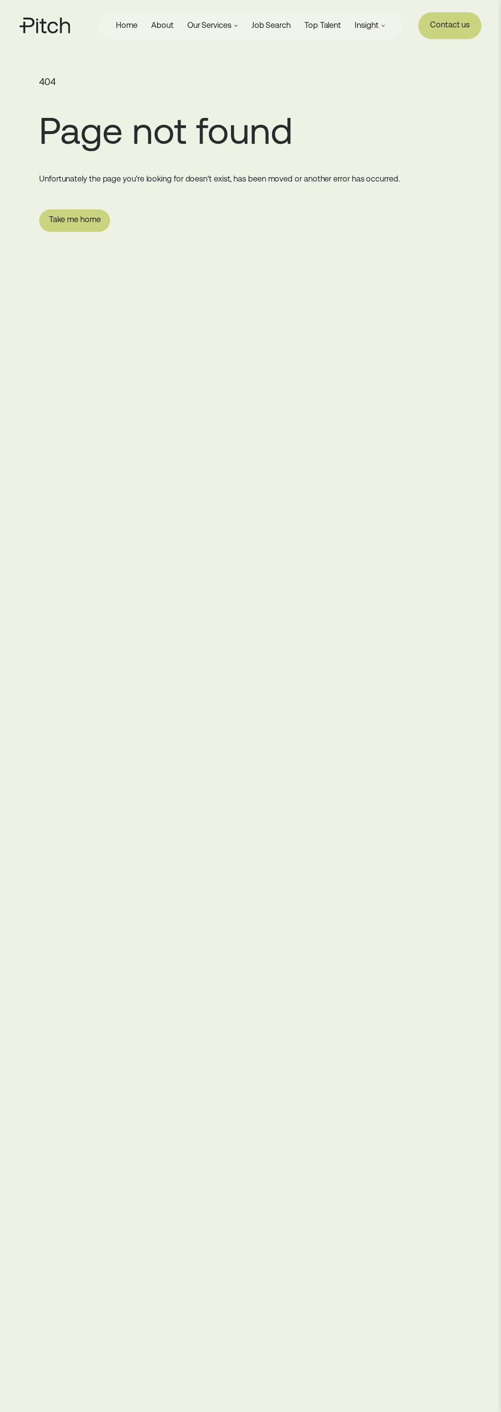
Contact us (450, 24)
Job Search (271, 25)
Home (126, 25)
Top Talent (322, 25)
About (162, 25)
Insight (366, 25)
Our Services (209, 25)
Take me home (75, 219)
